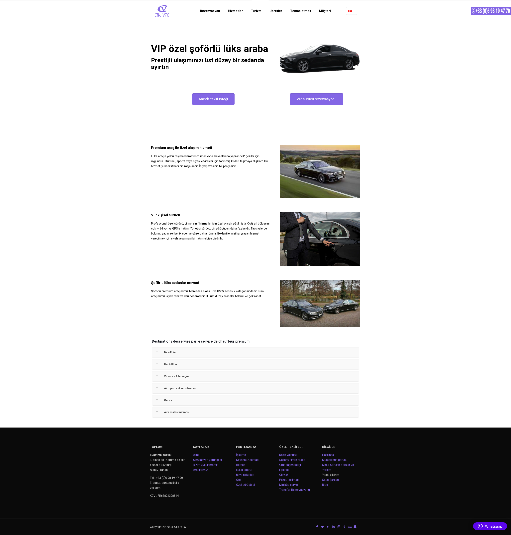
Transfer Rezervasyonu (294, 490)
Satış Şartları (330, 480)
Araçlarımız (200, 470)
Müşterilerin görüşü (334, 460)
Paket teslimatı (289, 480)
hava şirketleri (245, 475)
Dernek (240, 465)
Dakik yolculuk (288, 455)
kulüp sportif (244, 470)
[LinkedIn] (333, 527)
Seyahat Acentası (247, 460)
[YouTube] (328, 527)
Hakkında (328, 455)
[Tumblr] (344, 527)
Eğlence (284, 470)
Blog (325, 485)
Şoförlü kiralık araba (292, 460)
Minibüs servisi (288, 485)
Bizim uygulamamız (205, 465)
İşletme (241, 455)
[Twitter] (323, 527)
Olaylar (283, 475)
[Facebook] (317, 527)
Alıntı (196, 455)
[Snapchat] (355, 527)
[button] (490, 526)
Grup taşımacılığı (290, 465)
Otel (238, 480)
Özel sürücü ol (245, 485)
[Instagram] (339, 527)
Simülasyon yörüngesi (207, 460)
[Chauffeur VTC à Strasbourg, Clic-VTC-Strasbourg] (162, 11)
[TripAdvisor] (350, 527)
